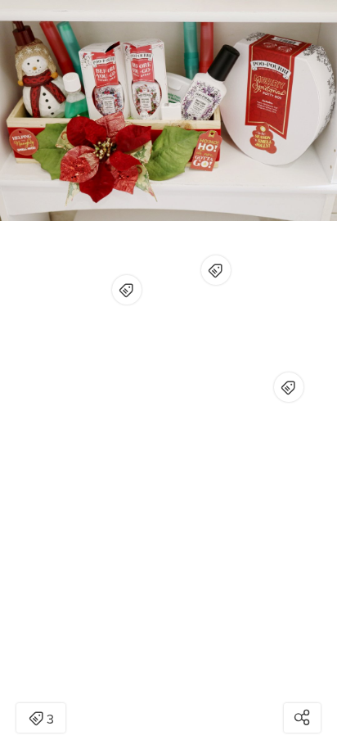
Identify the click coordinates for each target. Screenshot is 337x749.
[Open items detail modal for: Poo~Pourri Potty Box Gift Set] (288, 387)
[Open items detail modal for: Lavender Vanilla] (216, 270)
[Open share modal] (302, 718)
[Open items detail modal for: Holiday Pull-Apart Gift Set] (127, 290)
